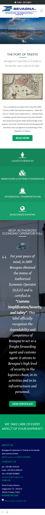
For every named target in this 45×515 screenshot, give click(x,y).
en (7, 512)
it (2, 512)
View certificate (22, 403)
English (28, 2)
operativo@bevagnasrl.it (12, 477)
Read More (22, 137)
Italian (19, 2)
